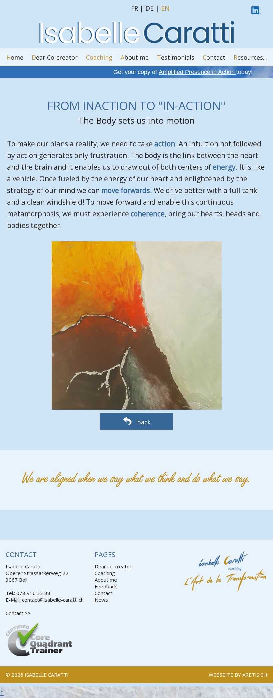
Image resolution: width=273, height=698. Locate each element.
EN (165, 8)
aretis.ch (254, 674)
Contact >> (18, 613)
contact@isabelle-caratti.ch (53, 599)
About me (135, 57)
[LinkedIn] (256, 9)
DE (149, 8)
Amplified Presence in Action (197, 72)
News (101, 599)
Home (14, 57)
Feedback (106, 586)
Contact (214, 57)
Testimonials (175, 57)
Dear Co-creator (55, 57)
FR (134, 8)
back (143, 422)
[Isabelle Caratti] (136, 42)
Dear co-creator (113, 566)
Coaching (99, 57)
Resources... (250, 57)
